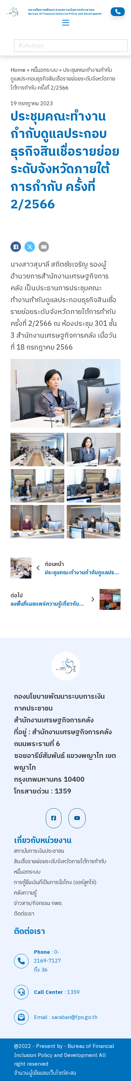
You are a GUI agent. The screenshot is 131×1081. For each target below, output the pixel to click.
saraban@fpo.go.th (74, 1017)
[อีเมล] (43, 247)
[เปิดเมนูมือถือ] (65, 22)
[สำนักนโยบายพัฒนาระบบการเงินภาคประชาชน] (12, 11)
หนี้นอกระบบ (44, 70)
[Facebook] (15, 247)
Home (18, 70)
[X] (29, 247)
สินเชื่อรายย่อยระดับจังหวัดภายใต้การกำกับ (60, 861)
